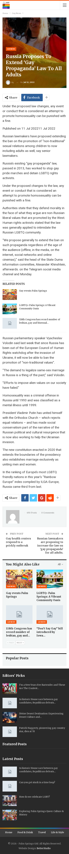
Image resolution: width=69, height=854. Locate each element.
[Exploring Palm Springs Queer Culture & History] (10, 815)
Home (8, 832)
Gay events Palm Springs (33, 290)
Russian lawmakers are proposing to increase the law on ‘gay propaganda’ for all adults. (50, 545)
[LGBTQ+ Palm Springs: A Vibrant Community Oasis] (10, 309)
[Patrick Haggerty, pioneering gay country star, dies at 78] (10, 731)
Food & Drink (25, 832)
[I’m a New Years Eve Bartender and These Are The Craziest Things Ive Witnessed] (10, 688)
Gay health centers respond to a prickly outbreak (18, 542)
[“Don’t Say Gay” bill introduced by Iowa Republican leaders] (50, 614)
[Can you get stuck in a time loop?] (10, 786)
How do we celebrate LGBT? (34, 796)
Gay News (11, 49)
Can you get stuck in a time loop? (37, 782)
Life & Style (57, 832)
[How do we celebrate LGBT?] (10, 800)
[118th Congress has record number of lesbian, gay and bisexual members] (10, 323)
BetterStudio (44, 848)
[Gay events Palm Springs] (10, 294)
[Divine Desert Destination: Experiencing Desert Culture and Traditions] (10, 717)
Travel (42, 832)
